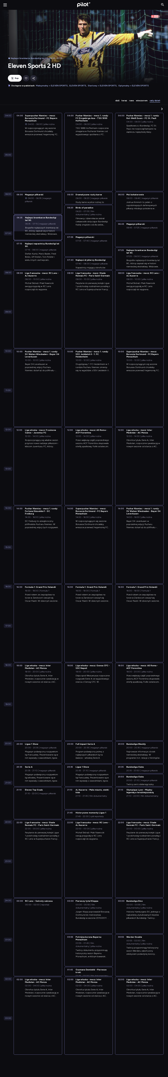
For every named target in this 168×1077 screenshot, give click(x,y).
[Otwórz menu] (5, 5)
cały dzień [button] (155, 100)
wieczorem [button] (142, 100)
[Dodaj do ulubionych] (26, 78)
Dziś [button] (117, 100)
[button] (162, 109)
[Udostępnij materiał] (33, 78)
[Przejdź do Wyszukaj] (162, 4)
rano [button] (131, 100)
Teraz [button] (124, 100)
